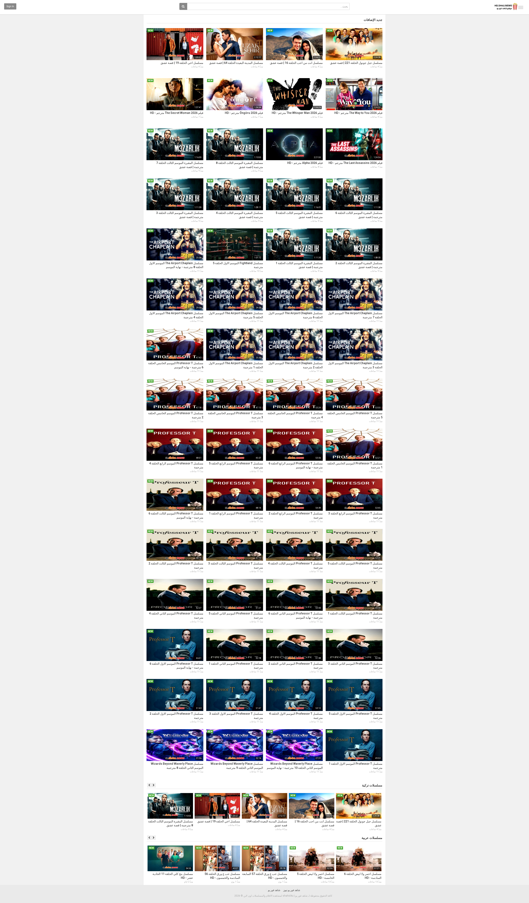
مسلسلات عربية (372, 838)
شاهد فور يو (274, 890)
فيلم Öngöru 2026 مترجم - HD (244, 113)
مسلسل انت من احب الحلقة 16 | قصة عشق (296, 62)
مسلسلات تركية (372, 785)
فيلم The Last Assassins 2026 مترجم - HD (355, 163)
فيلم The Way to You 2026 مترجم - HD (358, 113)
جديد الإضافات (373, 20)
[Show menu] (520, 7)
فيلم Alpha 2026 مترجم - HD (305, 163)
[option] (358, 812)
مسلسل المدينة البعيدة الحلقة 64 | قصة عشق (236, 62)
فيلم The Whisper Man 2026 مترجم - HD (297, 113)
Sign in (10, 6)
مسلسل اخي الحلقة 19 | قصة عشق (182, 62)
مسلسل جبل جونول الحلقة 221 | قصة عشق (356, 62)
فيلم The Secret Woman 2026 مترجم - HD (176, 113)
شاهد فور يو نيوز (291, 890)
